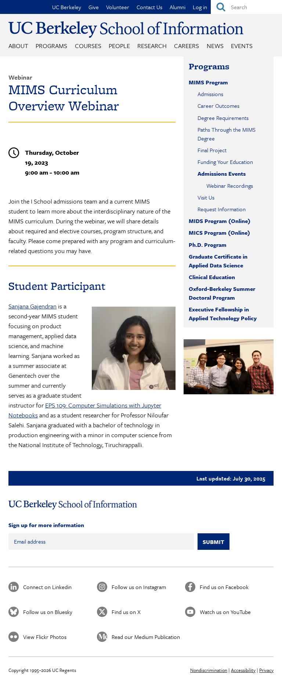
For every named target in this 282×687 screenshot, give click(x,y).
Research (152, 45)
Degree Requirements (223, 118)
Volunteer (117, 7)
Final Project (212, 150)
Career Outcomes (218, 106)
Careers (186, 45)
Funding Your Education (225, 162)
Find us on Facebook (224, 587)
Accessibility (243, 670)
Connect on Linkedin (47, 587)
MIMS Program (208, 82)
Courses (88, 45)
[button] (229, 366)
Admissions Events (222, 173)
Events (242, 45)
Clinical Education (212, 277)
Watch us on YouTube (225, 612)
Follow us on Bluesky (47, 612)
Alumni (177, 7)
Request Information (222, 209)
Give (93, 7)
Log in (200, 7)
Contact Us (149, 7)
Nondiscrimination (208, 670)
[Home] (125, 29)
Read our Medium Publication (146, 637)
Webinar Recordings (229, 186)
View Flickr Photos (44, 637)
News (215, 45)
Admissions (210, 94)
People (119, 45)
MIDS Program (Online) (219, 221)
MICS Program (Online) (219, 233)
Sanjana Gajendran (32, 306)
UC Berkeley (66, 7)
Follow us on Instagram (139, 587)
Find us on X (126, 612)
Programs (51, 45)
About (18, 45)
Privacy (266, 670)
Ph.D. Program (208, 245)
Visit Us (206, 197)
